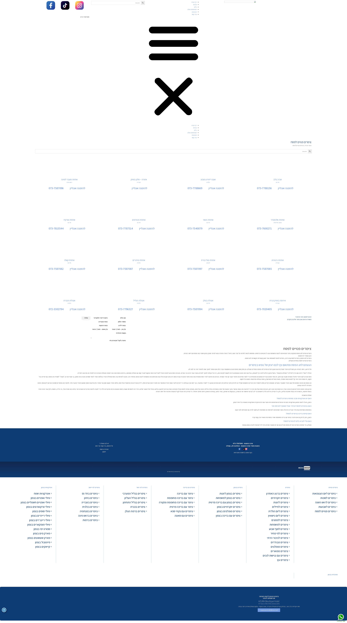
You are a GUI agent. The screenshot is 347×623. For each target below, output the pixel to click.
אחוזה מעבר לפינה (69, 179)
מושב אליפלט (278, 223)
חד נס (277, 182)
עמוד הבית (308, 145)
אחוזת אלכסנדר (278, 219)
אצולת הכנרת (69, 300)
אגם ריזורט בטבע (208, 179)
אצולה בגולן (208, 300)
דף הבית (194, 2)
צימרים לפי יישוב (94, 487)
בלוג (195, 7)
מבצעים (194, 12)
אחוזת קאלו (69, 260)
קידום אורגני (177, 471)
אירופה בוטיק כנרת (277, 300)
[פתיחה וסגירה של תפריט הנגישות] (4, 610)
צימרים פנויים (333, 487)
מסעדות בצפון (333, 574)
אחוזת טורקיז (69, 219)
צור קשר (194, 14)
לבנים (208, 263)
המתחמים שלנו (192, 9)
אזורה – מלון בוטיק (139, 179)
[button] (173, 70)
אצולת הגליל (138, 300)
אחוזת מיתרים (139, 260)
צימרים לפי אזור (141, 487)
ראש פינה (69, 182)
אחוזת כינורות (278, 260)
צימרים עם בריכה (189, 487)
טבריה (139, 182)
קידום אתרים (170, 471)
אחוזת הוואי (208, 219)
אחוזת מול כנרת (208, 260)
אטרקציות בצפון (46, 487)
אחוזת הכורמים (138, 219)
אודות (195, 5)
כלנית (208, 182)
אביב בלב (277, 179)
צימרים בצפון (238, 487)
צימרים (287, 487)
